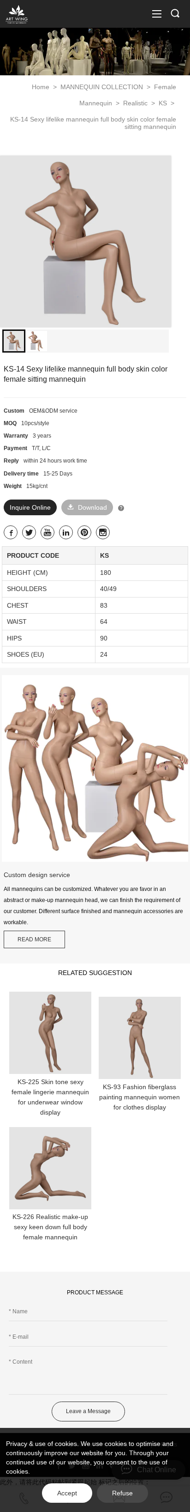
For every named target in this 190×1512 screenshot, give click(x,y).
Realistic (136, 103)
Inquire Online (30, 507)
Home (40, 87)
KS (164, 103)
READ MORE (34, 939)
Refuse (122, 1493)
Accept (67, 1493)
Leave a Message (88, 1411)
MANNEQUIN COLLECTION (102, 87)
